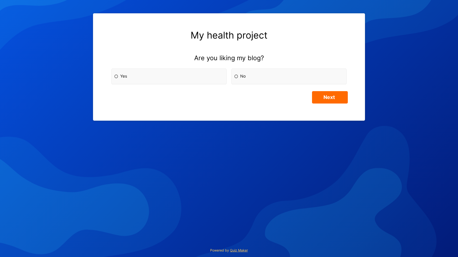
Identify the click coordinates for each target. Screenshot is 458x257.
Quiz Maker (239, 250)
